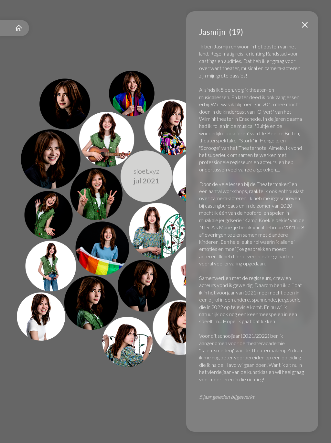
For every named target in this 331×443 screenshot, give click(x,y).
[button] (305, 25)
